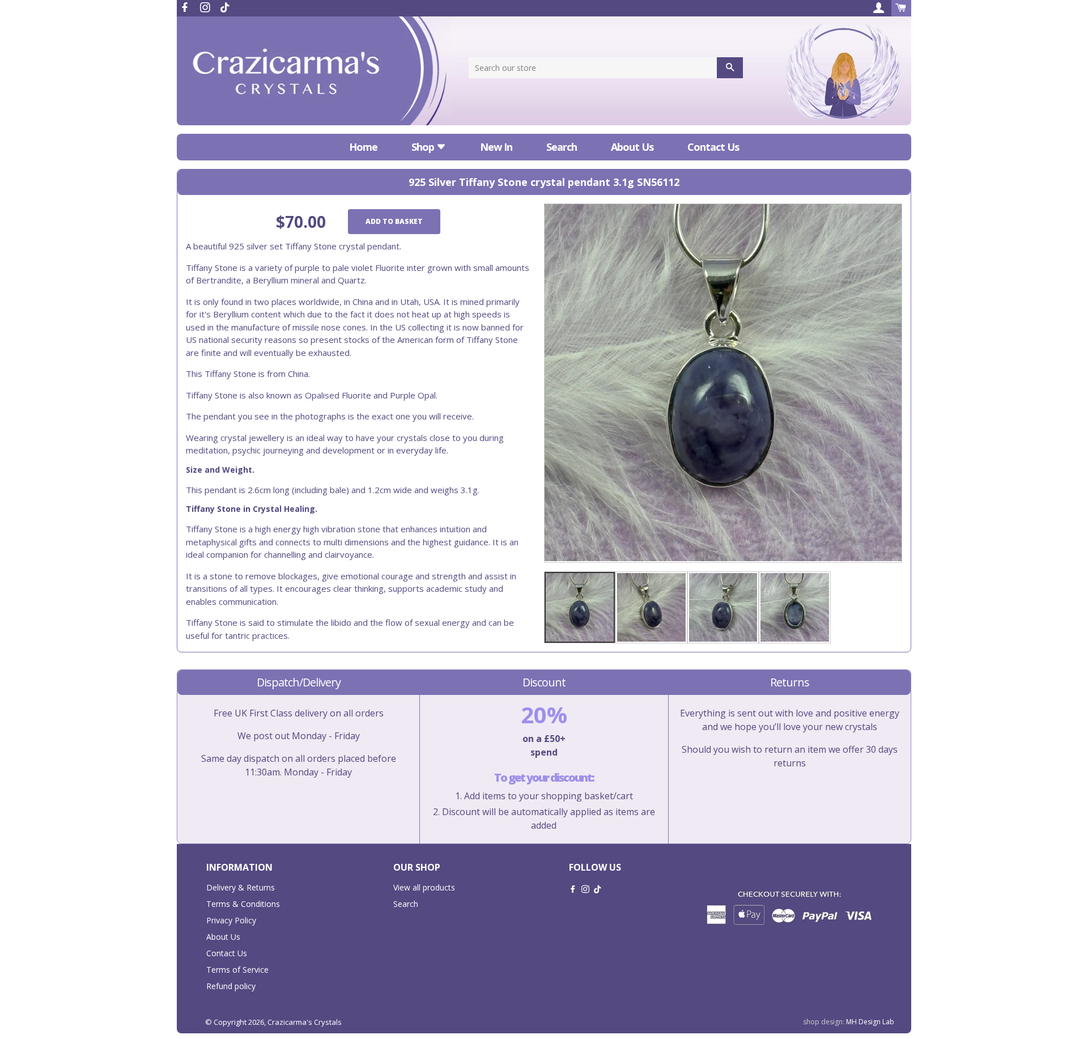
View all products (424, 887)
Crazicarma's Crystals (304, 1022)
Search (561, 147)
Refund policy (231, 986)
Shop (423, 147)
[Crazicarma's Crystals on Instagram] (206, 7)
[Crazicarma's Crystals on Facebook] (186, 7)
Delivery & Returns (240, 887)
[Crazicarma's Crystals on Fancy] (225, 7)
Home (363, 147)
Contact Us (713, 147)
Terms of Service (237, 969)
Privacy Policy (231, 920)
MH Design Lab (870, 1022)
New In (496, 147)
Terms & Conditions (243, 903)
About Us (632, 147)
